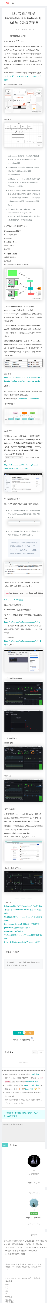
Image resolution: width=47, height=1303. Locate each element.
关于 (7, 1293)
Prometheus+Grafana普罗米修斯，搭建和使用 (21, 924)
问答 (7, 1291)
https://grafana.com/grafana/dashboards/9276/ (22, 622)
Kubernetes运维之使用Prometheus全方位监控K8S (23, 906)
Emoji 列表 (29, 1089)
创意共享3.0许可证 (19, 965)
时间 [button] (34, 1052)
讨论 (7, 1284)
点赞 (19, 1033)
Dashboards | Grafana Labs (28, 399)
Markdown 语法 (32, 1082)
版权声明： (11, 962)
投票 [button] (41, 1052)
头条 (7, 1287)
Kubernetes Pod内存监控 (13, 600)
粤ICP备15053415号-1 (25, 1278)
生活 (7, 1289)
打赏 (29, 1033)
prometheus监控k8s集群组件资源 (17, 928)
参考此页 (35, 1074)
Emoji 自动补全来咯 (31, 1085)
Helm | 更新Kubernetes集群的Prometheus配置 (22, 942)
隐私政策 (37, 1278)
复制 (39, 592)
